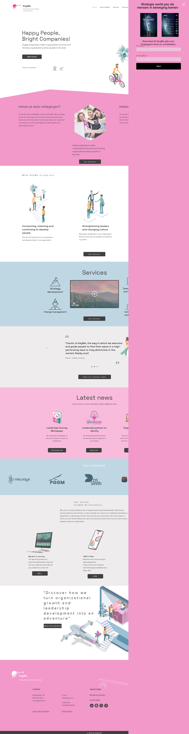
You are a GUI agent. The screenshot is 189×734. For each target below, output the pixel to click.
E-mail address (141, 55)
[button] (183, 4)
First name (140, 46)
